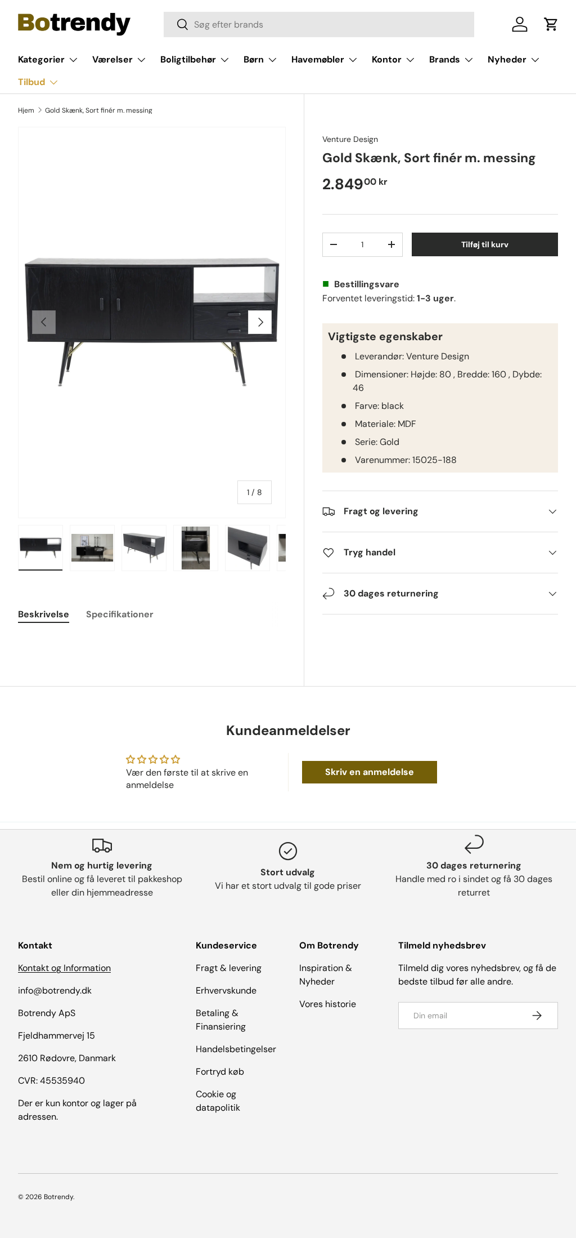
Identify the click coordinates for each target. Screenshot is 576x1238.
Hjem (26, 110)
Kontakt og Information (64, 968)
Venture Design (350, 139)
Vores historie (327, 1004)
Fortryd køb (220, 1071)
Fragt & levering (229, 968)
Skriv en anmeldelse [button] (369, 772)
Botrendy (58, 1196)
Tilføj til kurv (484, 244)
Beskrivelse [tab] (43, 614)
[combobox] (319, 24)
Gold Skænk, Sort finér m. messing (98, 110)
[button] (551, 24)
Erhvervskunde (226, 990)
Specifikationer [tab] (120, 614)
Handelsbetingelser (236, 1049)
